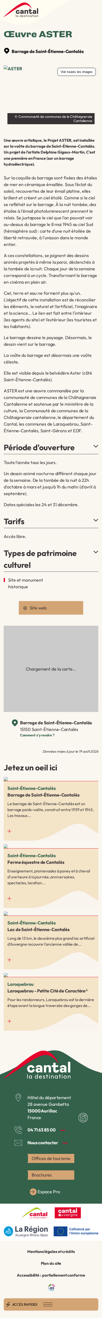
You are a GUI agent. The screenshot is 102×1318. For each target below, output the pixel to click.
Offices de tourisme (51, 1158)
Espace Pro (49, 1192)
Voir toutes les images (77, 72)
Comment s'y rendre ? (37, 735)
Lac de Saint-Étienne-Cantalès (51, 940)
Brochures (41, 1175)
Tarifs (14, 521)
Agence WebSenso (51, 1287)
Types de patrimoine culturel (40, 559)
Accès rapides (25, 1304)
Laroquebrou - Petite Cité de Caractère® (51, 1002)
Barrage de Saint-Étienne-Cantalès (48, 51)
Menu (48, 1304)
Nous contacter (42, 1142)
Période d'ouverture (39, 447)
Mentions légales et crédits (51, 1251)
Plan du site (51, 1263)
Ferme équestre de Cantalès (51, 876)
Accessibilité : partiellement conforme (51, 1275)
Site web (38, 608)
